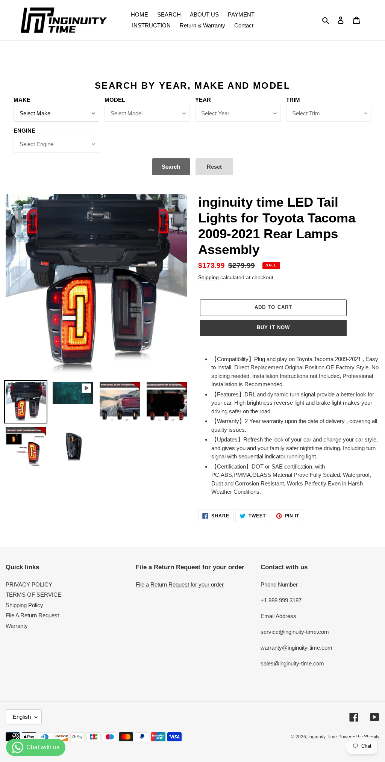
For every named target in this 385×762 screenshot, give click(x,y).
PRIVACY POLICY (29, 584)
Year (203, 100)
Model (115, 100)
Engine (24, 130)
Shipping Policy (24, 605)
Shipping (208, 277)
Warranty (17, 626)
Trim (293, 100)
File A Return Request (32, 615)
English (22, 717)
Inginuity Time (322, 736)
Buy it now (273, 327)
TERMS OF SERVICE (33, 594)
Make (22, 100)
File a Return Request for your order (180, 584)
